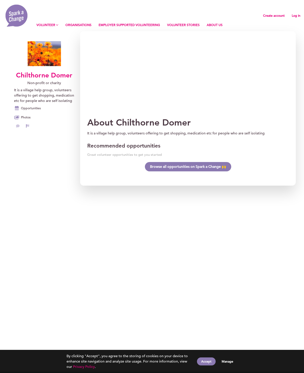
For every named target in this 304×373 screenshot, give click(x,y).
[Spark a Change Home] (16, 16)
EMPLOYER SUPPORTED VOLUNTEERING (129, 25)
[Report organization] (27, 126)
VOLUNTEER (45, 24)
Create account (274, 16)
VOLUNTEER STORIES (183, 25)
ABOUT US (215, 25)
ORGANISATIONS (78, 25)
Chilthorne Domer (44, 75)
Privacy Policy (84, 367)
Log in (296, 16)
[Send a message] (18, 126)
